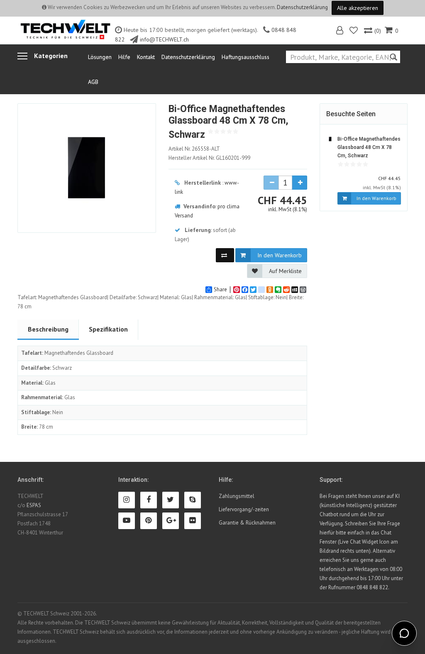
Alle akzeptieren (357, 8)
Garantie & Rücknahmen (247, 522)
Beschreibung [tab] (48, 329)
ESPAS (34, 505)
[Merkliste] (354, 31)
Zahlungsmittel (236, 496)
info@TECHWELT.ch (164, 39)
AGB (93, 81)
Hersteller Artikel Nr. (209, 157)
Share (220, 289)
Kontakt (146, 57)
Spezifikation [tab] (108, 329)
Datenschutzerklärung (302, 7)
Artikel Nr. (194, 148)
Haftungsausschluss (245, 57)
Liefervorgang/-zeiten (244, 509)
